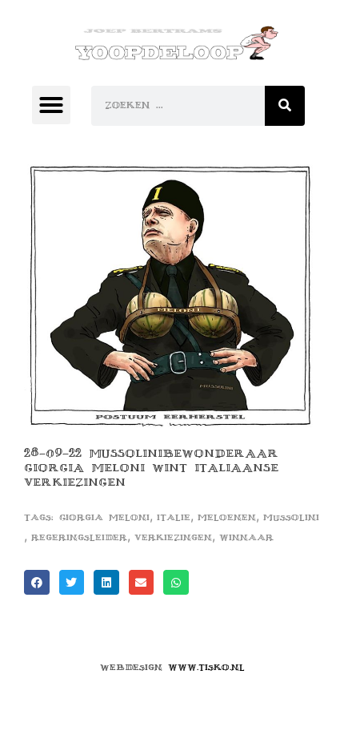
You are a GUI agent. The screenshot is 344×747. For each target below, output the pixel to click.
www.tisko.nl (206, 667)
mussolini (291, 517)
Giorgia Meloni (104, 517)
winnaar (246, 537)
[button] (51, 105)
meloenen (227, 517)
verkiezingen (173, 537)
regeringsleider (79, 537)
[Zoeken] (285, 106)
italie (173, 517)
